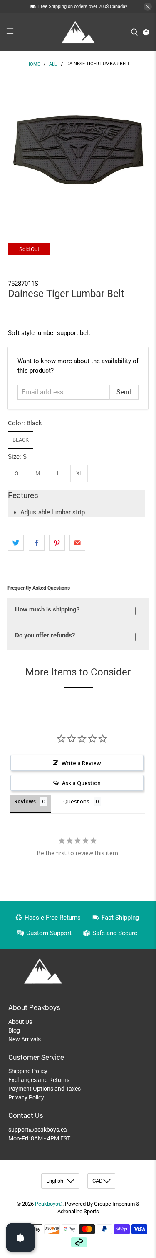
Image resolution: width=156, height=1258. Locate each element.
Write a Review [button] (81, 763)
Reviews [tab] (25, 801)
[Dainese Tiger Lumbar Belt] (78, 147)
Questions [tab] (76, 801)
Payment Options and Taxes (44, 1088)
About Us (20, 1021)
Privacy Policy (26, 1097)
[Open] (20, 1237)
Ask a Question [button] (81, 783)
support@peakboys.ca (37, 1129)
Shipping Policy (27, 1071)
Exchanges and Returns (38, 1079)
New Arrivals (24, 1039)
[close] (148, 7)
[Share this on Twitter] (16, 543)
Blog (14, 1030)
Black (20, 440)
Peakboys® (48, 1204)
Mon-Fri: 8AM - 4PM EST (39, 1138)
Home (33, 64)
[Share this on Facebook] (37, 543)
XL (79, 473)
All (53, 64)
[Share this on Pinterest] (57, 543)
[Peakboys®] (78, 32)
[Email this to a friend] (77, 543)
